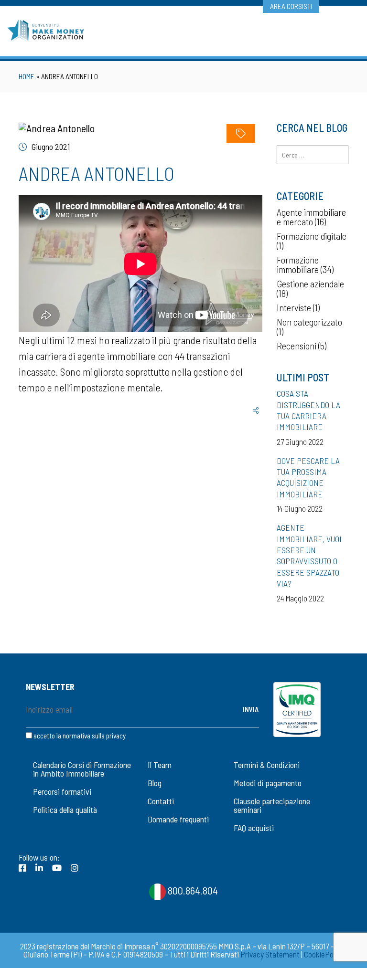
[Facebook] (22, 868)
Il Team (160, 764)
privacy (116, 735)
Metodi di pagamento (268, 783)
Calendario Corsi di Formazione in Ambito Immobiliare (82, 769)
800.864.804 (192, 890)
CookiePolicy (324, 954)
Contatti (161, 801)
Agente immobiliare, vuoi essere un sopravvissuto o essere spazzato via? (309, 555)
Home (26, 76)
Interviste (294, 307)
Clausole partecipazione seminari (272, 805)
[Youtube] (57, 868)
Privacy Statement (270, 954)
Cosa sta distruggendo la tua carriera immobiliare (308, 410)
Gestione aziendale (310, 283)
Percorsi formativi (62, 791)
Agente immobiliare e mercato (311, 216)
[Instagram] (74, 868)
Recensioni (296, 345)
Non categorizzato (309, 321)
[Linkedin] (39, 868)
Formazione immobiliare (298, 264)
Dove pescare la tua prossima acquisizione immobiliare (308, 477)
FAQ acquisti (254, 827)
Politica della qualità (65, 809)
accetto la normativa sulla (79, 735)
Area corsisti (291, 6)
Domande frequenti (178, 819)
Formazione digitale (311, 236)
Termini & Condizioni (267, 764)
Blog (155, 783)
